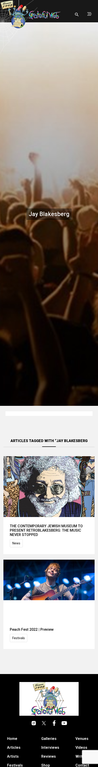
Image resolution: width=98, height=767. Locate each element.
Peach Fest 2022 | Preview (32, 629)
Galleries (49, 738)
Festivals (18, 638)
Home (12, 738)
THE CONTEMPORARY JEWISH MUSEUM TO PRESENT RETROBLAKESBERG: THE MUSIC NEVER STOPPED (46, 530)
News (16, 543)
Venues (81, 738)
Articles (14, 747)
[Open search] (76, 14)
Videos (81, 747)
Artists (13, 756)
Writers (81, 756)
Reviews (48, 756)
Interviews (50, 747)
